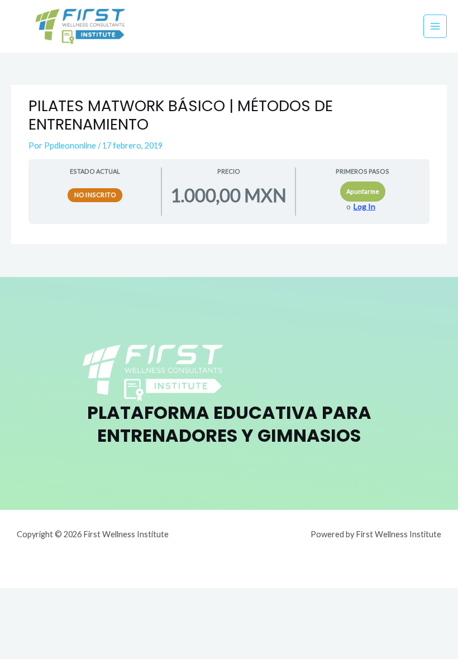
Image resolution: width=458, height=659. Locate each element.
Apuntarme (362, 191)
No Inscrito (95, 194)
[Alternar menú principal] (435, 26)
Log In (364, 207)
